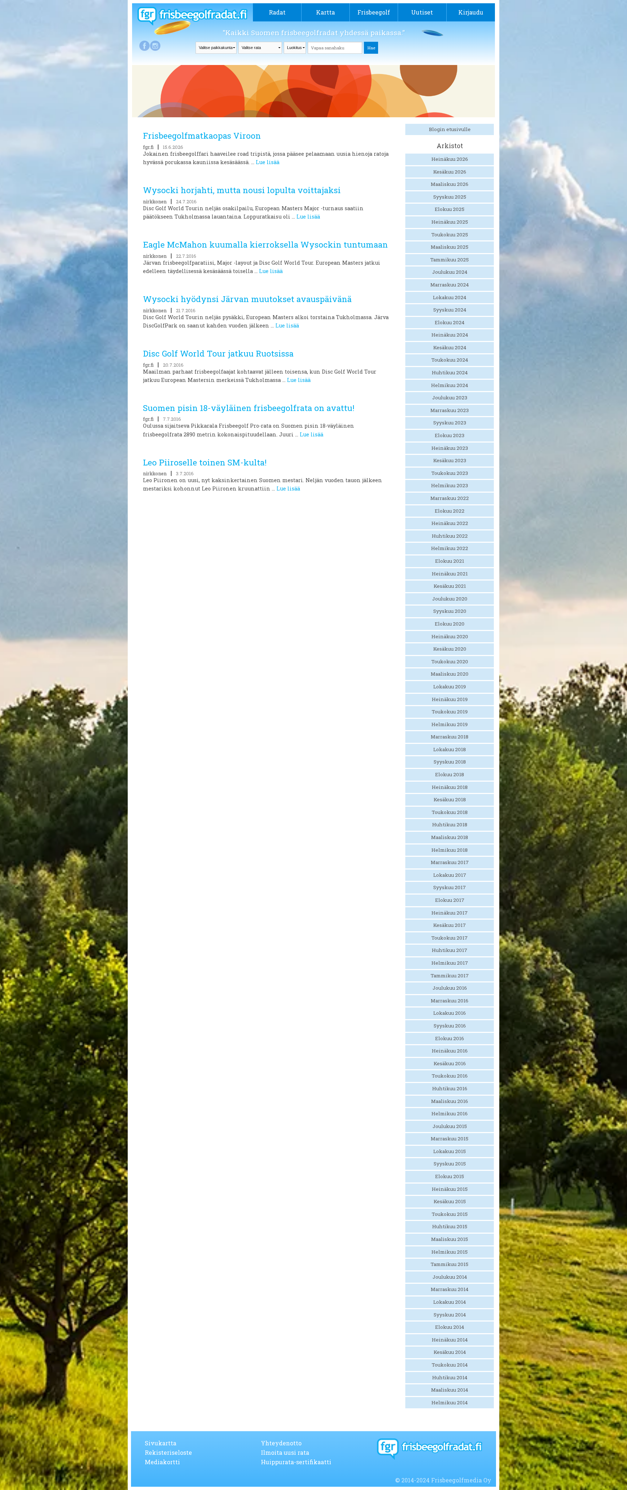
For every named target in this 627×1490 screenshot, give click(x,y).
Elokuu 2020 (449, 623)
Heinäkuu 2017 (449, 912)
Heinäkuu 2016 (450, 1050)
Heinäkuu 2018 (450, 787)
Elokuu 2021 (449, 561)
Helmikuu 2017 (449, 963)
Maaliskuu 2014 (449, 1390)
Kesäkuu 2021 (450, 586)
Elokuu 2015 (449, 1176)
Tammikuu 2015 (449, 1264)
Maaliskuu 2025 (449, 247)
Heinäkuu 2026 (449, 159)
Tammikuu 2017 (450, 975)
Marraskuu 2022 (449, 498)
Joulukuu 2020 (449, 598)
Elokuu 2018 (449, 774)
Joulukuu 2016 (450, 988)
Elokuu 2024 (449, 322)
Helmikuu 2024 (449, 385)
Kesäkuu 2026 (449, 171)
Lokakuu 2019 (449, 686)
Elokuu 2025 (449, 209)
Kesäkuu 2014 (450, 1352)
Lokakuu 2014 (449, 1302)
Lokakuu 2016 (449, 1013)
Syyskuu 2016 (450, 1025)
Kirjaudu (470, 12)
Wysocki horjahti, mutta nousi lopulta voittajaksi (242, 190)
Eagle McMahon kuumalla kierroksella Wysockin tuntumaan (265, 244)
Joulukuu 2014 (450, 1277)
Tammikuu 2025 (449, 259)
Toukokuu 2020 (449, 661)
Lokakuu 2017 (449, 875)
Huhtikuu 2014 (449, 1377)
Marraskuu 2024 (449, 284)
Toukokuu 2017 (449, 938)
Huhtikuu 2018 (449, 824)
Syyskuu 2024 (449, 309)
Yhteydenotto (281, 1443)
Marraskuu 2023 (449, 410)
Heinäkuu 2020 (449, 636)
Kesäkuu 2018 (450, 799)
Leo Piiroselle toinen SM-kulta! (205, 462)
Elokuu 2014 (449, 1327)
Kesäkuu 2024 (449, 347)
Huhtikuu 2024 (450, 372)
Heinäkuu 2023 (449, 448)
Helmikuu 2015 (449, 1252)
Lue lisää (267, 162)
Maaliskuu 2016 (449, 1101)
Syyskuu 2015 (450, 1163)
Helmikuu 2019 (449, 724)
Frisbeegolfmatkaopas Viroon (202, 135)
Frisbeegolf (373, 12)
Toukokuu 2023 (449, 473)
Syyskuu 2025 (449, 197)
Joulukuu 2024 (449, 272)
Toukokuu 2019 (450, 711)
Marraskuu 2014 (449, 1289)
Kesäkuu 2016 (450, 1063)
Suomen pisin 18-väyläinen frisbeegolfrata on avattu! (249, 408)
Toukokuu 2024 (449, 360)
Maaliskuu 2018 (449, 837)
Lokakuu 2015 (449, 1151)
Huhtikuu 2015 (449, 1226)
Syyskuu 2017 (449, 887)
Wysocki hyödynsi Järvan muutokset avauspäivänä (247, 299)
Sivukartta (160, 1443)
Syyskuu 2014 (450, 1314)
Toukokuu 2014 (450, 1364)
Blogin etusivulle (450, 129)
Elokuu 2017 (449, 900)
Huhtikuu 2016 (449, 1088)
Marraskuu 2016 (449, 1000)
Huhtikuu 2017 (449, 950)
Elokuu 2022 (449, 511)
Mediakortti (162, 1462)
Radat (277, 12)
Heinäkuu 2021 (450, 573)
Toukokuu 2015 (450, 1214)
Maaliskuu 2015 (449, 1239)
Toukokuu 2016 (450, 1075)
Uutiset (422, 12)
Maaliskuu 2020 (449, 674)
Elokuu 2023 (449, 435)
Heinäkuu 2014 (450, 1339)
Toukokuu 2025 (449, 234)
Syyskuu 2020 (449, 611)
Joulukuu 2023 (449, 397)
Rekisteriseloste (168, 1452)
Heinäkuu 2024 (449, 334)
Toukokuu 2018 (450, 812)
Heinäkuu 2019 (450, 699)
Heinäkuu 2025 (449, 222)
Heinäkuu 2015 (450, 1189)
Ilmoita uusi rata (285, 1452)
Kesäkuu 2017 (449, 925)
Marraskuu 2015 (449, 1138)
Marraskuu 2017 (450, 862)
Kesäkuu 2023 (449, 460)
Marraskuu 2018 (449, 736)
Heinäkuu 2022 (449, 523)
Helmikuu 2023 (449, 485)
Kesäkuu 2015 (450, 1201)
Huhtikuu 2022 (450, 536)
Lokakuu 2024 (449, 297)
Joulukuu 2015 (450, 1126)
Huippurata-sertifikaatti (296, 1462)
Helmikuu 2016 (449, 1113)
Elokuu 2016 (449, 1038)
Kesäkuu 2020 (449, 649)
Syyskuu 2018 (450, 761)
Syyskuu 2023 (449, 422)
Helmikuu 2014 (449, 1402)
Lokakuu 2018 (449, 749)
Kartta (325, 12)
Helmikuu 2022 (449, 548)
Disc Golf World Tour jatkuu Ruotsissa (218, 353)
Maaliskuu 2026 (449, 184)
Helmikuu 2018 (449, 850)
